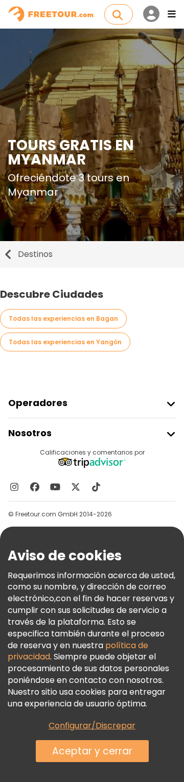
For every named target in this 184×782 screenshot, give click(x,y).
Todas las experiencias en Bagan (63, 318)
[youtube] (55, 487)
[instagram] (14, 487)
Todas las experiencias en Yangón (65, 342)
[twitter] (76, 487)
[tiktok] (96, 487)
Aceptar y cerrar (92, 751)
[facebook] (35, 487)
